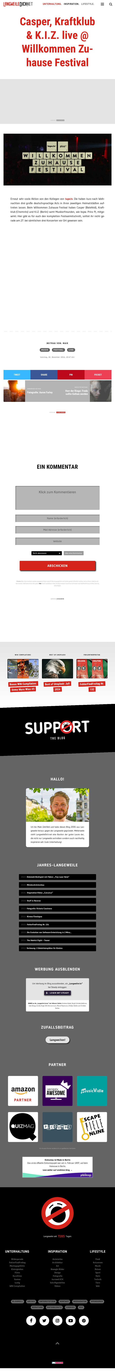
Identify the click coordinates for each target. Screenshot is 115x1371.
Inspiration (57, 1251)
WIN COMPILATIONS (23, 655)
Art (57, 1265)
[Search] (111, 4)
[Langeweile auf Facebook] (31, 1320)
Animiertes (58, 1259)
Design (57, 1272)
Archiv (31, 1301)
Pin (71, 374)
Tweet (17, 374)
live (71, 350)
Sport (97, 1272)
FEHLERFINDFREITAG (92, 655)
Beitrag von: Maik (57, 343)
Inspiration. (71, 4)
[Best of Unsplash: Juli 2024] (57, 676)
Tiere (98, 1282)
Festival (58, 350)
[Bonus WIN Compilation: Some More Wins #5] (23, 676)
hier (40, 583)
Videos (57, 1286)
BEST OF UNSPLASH (57, 655)
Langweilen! (57, 1040)
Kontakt (64, 1301)
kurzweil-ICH (57, 1279)
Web (98, 1286)
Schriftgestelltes (57, 1282)
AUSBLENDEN (60, 120)
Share (44, 374)
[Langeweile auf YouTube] (70, 1320)
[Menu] (102, 4)
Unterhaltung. (52, 4)
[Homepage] (20, 4)
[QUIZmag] (23, 1126)
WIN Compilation (17, 1286)
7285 (61, 1236)
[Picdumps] (57, 1126)
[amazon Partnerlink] (23, 1090)
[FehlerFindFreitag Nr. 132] (92, 676)
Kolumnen (98, 1262)
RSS (81, 1307)
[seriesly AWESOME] (57, 1090)
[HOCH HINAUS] (57, 1343)
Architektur (57, 1262)
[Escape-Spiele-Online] (92, 1126)
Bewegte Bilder (57, 1269)
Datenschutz (54, 1307)
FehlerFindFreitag (17, 1262)
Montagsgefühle (17, 1265)
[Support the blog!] (57, 730)
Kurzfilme (17, 1276)
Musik (44, 350)
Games (17, 1279)
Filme (17, 1272)
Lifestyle (98, 1251)
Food (98, 1259)
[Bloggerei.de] (57, 1362)
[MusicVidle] (92, 1090)
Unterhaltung (17, 1251)
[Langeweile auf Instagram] (57, 1320)
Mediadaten (80, 1301)
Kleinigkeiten (17, 1269)
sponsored (97, 1301)
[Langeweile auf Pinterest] (84, 1320)
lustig (17, 1282)
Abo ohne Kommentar (73, 553)
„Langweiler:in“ (75, 983)
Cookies (70, 1307)
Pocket (98, 374)
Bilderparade (17, 1259)
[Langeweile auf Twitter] (44, 1320)
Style (98, 1276)
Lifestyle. (87, 4)
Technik (97, 1279)
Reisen (98, 1269)
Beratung (37, 1307)
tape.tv (69, 198)
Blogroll (17, 1301)
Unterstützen (47, 1301)
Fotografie (57, 1276)
